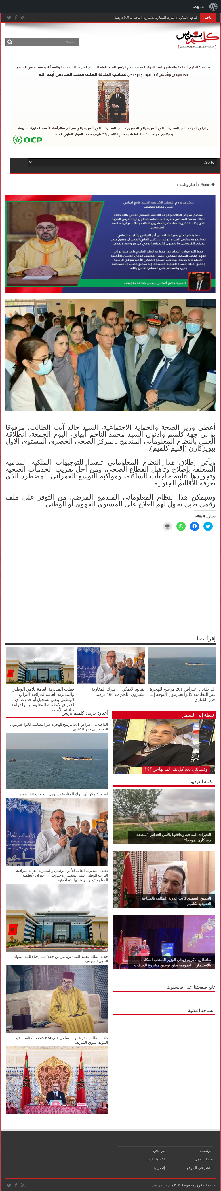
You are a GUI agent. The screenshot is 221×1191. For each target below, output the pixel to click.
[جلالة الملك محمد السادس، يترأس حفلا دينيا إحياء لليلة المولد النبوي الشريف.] (57, 1032)
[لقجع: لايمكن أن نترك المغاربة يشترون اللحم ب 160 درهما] (57, 864)
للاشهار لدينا (155, 1159)
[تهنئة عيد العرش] (110, 292)
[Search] (9, 42)
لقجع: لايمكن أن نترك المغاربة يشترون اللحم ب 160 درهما (118, 692)
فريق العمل (204, 1159)
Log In (198, 6)
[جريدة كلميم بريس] (197, 45)
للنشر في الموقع (200, 1168)
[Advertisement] (164, 1054)
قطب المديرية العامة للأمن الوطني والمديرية (165, 18)
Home (205, 184)
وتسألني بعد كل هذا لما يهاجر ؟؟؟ (175, 769)
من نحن (159, 1150)
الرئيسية (206, 1150)
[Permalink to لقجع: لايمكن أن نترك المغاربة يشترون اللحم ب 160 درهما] (111, 682)
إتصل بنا (159, 1168)
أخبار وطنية (188, 184)
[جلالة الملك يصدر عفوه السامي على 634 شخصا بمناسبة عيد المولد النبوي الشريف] (57, 1113)
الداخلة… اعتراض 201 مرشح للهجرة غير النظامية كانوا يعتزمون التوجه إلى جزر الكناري (182, 694)
